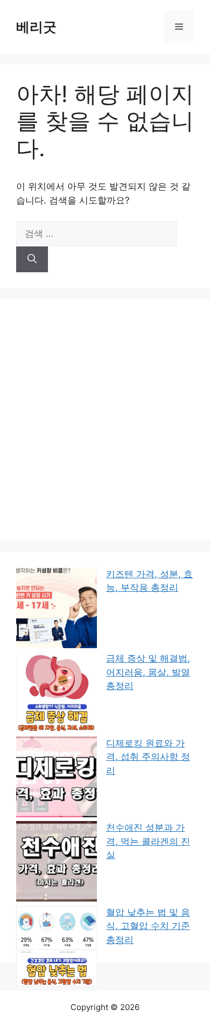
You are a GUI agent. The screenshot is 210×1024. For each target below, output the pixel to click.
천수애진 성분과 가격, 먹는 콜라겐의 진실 (148, 841)
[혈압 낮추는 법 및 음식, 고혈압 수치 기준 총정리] (56, 948)
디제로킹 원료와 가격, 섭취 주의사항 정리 (148, 757)
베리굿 (36, 27)
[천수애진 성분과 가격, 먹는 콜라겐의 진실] (56, 863)
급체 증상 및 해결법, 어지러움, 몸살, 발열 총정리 (148, 672)
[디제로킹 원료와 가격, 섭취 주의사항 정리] (56, 779)
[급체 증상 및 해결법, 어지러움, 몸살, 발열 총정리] (56, 694)
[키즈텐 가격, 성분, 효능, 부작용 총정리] (56, 610)
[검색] (32, 259)
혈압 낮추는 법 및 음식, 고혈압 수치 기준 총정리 (148, 926)
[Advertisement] (105, 420)
